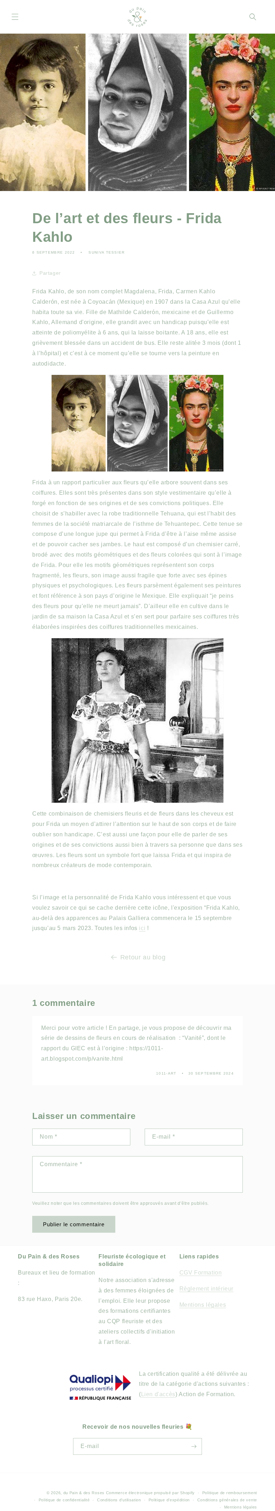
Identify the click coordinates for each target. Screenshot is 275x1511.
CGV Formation (200, 1273)
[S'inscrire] (194, 1446)
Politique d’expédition (169, 1500)
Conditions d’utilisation (119, 1500)
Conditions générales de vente (227, 1500)
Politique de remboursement (229, 1493)
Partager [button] (50, 273)
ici (142, 928)
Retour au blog (142, 957)
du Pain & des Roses (84, 1493)
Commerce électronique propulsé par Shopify (150, 1493)
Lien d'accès (158, 1394)
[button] (15, 17)
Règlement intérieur (206, 1289)
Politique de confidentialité (64, 1500)
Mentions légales (202, 1305)
